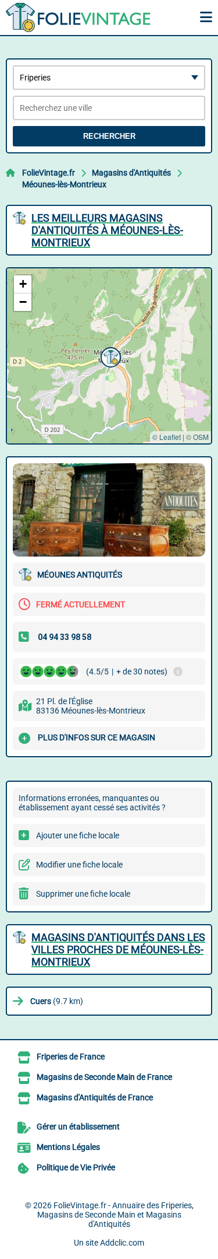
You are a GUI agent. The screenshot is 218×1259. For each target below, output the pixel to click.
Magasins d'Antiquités (131, 172)
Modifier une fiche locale (79, 864)
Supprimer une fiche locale (83, 893)
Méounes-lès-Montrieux (64, 184)
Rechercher (109, 136)
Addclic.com (122, 1242)
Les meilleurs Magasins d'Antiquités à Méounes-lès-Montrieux (107, 230)
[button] (109, 356)
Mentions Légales (68, 1147)
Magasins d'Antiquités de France (95, 1097)
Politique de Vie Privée (76, 1167)
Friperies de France (71, 1056)
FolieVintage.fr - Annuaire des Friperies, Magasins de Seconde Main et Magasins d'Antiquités (115, 1215)
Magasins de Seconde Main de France (104, 1077)
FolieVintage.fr (48, 172)
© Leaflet (166, 437)
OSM (201, 437)
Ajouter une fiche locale (77, 835)
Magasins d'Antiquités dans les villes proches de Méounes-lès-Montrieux (118, 949)
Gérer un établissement (78, 1126)
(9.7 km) (56, 1001)
